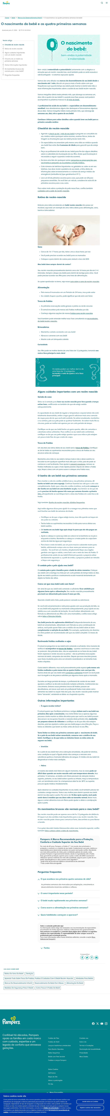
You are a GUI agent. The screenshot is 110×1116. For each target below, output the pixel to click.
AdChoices (52, 1073)
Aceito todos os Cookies (90, 1101)
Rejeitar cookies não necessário (90, 1108)
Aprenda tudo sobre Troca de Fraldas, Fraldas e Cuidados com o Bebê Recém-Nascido (39, 978)
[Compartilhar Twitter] (87, 958)
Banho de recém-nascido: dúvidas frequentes (67, 503)
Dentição (29, 974)
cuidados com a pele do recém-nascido (53, 191)
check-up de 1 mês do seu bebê (61, 134)
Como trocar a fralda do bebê (48, 988)
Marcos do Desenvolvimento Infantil (30, 18)
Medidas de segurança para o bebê (19, 988)
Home (7, 18)
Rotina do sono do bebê (14, 974)
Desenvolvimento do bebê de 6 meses (49, 983)
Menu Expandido (56, 1092)
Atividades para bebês (84, 978)
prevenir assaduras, (78, 464)
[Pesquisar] (102, 2)
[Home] (6, 3)
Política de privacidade (51, 1108)
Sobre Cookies (53, 1069)
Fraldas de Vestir (54, 1042)
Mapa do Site (52, 1077)
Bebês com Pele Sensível (56, 1057)
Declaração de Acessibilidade (89, 1049)
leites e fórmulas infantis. (52, 616)
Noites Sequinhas (54, 1053)
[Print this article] (96, 958)
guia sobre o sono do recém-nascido (84, 282)
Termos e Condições (86, 1045)
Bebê (13, 18)
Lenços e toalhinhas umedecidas (59, 1045)
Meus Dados (83, 1057)
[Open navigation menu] (106, 2)
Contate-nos (83, 1038)
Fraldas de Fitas (53, 1038)
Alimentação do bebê (74, 983)
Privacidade (83, 1053)
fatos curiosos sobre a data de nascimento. (62, 831)
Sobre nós (82, 1042)
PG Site (50, 1084)
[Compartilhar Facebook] (82, 958)
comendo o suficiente (73, 673)
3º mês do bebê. (73, 100)
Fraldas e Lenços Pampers (57, 1060)
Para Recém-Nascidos (56, 1049)
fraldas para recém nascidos (81, 313)
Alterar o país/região (55, 1080)
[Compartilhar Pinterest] (91, 958)
